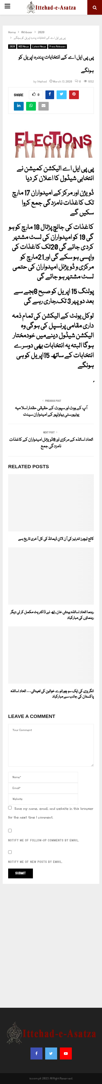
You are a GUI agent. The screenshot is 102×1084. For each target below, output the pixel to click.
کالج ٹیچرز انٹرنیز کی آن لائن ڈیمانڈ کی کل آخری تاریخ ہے (56, 539)
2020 (12, 46)
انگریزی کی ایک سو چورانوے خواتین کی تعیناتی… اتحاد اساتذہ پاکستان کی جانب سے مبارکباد (52, 694)
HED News (23, 46)
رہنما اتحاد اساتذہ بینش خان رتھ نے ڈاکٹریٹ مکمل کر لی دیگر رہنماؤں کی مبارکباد (52, 615)
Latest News (39, 46)
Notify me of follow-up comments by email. (43, 840)
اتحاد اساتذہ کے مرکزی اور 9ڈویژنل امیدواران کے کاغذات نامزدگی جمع (51, 443)
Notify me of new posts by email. (35, 862)
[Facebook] (36, 1053)
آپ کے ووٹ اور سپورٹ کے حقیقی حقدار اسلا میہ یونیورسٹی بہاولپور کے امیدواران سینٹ (51, 411)
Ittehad (42, 82)
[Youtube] (66, 1053)
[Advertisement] (51, 946)
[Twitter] (51, 1053)
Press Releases (58, 46)
